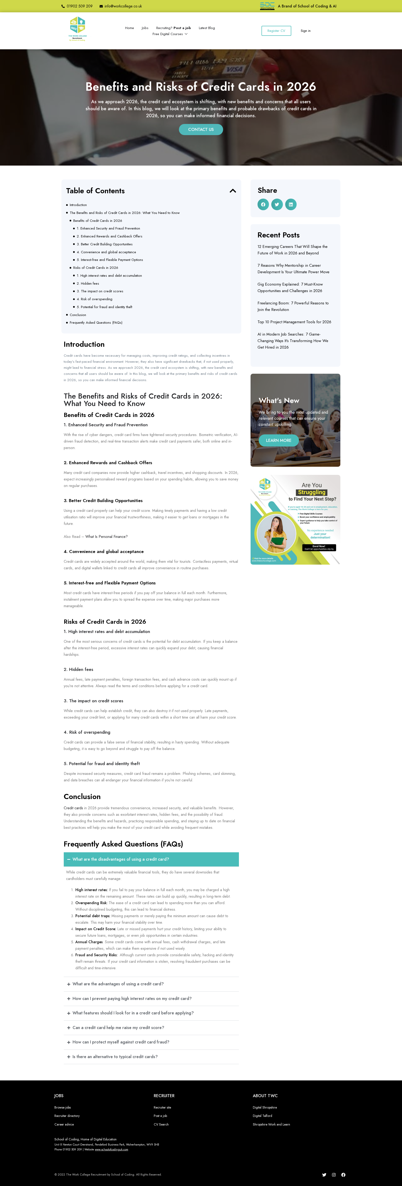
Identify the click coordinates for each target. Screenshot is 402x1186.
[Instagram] (334, 1175)
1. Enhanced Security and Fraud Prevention (108, 228)
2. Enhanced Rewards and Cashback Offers (109, 236)
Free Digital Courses (168, 34)
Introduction (78, 204)
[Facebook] (343, 1175)
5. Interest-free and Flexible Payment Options (110, 259)
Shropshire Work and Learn (271, 1124)
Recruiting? (173, 27)
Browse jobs (62, 1107)
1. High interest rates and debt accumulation (109, 275)
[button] (233, 190)
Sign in (306, 30)
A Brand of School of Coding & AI (307, 6)
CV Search (161, 1124)
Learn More (278, 440)
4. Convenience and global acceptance (106, 252)
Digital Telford (262, 1115)
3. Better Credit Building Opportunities (105, 244)
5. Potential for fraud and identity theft (104, 307)
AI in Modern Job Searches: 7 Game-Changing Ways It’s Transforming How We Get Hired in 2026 (293, 340)
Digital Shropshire (265, 1107)
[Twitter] (324, 1175)
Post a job (160, 1115)
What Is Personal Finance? (106, 536)
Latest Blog (207, 27)
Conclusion (78, 314)
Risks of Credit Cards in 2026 (95, 267)
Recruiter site (162, 1107)
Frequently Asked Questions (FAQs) (96, 322)
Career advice (64, 1124)
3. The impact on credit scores (100, 291)
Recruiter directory (67, 1115)
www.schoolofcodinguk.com (111, 1149)
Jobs (145, 27)
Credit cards (73, 808)
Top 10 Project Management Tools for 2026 (294, 322)
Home (129, 27)
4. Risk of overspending (94, 299)
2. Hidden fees (88, 283)
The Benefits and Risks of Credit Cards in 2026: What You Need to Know (125, 212)
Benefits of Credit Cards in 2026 (97, 220)
